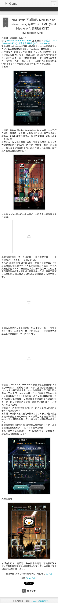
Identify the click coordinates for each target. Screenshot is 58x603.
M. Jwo (49, 573)
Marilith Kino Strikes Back (19, 40)
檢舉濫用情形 (43, 601)
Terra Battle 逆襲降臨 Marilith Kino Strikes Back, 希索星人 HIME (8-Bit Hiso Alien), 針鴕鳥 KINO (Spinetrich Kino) (33, 26)
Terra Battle (31, 578)
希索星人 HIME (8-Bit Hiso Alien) (33, 43)
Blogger (34, 601)
